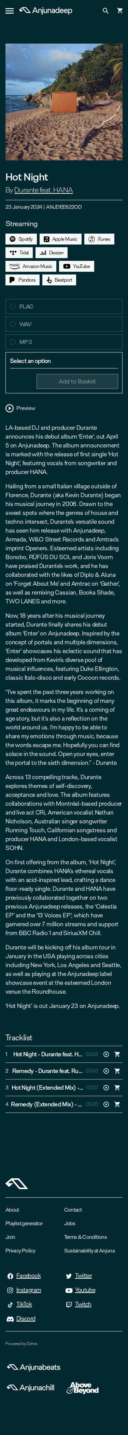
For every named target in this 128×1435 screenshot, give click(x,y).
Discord (25, 1318)
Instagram (28, 1290)
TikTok (24, 1304)
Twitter (83, 1275)
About (12, 1210)
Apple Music (64, 239)
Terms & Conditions (85, 1237)
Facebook (28, 1275)
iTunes (104, 239)
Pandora (26, 280)
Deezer (56, 253)
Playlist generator (23, 1223)
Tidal (24, 253)
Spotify (25, 239)
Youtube (85, 1290)
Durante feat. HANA (43, 190)
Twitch (83, 1304)
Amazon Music (37, 266)
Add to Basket (77, 381)
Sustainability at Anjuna (89, 1250)
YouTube (81, 266)
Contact (73, 1210)
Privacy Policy (20, 1250)
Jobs (69, 1223)
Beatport (63, 280)
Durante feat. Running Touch (73, 1071)
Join (10, 1237)
